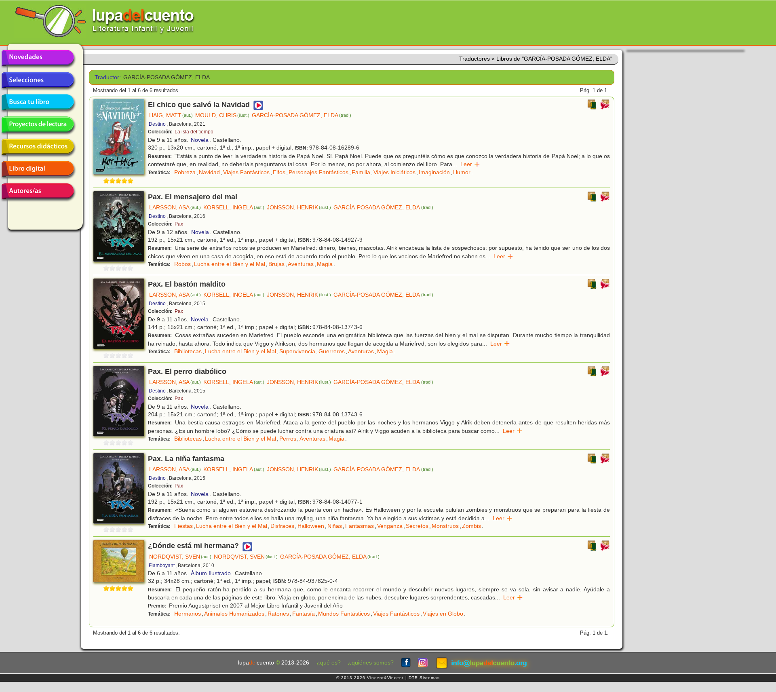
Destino (157, 124)
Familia (361, 172)
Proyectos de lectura (37, 124)
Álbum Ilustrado (211, 573)
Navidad (209, 172)
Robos (182, 264)
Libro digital (37, 169)
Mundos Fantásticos (344, 613)
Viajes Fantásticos (246, 172)
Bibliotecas (188, 351)
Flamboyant (162, 565)
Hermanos (187, 613)
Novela (200, 140)
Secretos (417, 526)
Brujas (276, 264)
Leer (470, 164)
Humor (461, 172)
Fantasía (303, 613)
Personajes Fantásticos (318, 172)
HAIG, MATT (171, 115)
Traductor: (106, 77)
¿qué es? (328, 663)
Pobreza (185, 172)
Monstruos (445, 526)
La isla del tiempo (194, 132)
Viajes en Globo (443, 613)
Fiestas (183, 526)
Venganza (390, 526)
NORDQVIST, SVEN (180, 556)
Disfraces (282, 526)
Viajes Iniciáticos (394, 172)
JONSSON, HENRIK (299, 207)
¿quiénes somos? (371, 663)
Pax (179, 224)
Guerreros (331, 351)
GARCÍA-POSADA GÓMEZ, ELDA (301, 115)
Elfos (279, 172)
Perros (287, 438)
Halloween (310, 526)
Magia (325, 264)
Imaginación (434, 172)
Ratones (278, 613)
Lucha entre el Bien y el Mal (229, 264)
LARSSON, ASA (175, 207)
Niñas (334, 526)
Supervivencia (297, 351)
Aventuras (301, 264)
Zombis (471, 526)
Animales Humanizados (234, 613)
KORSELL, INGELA (233, 207)
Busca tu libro (37, 102)
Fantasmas (359, 526)
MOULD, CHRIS (222, 115)
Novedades (37, 58)
